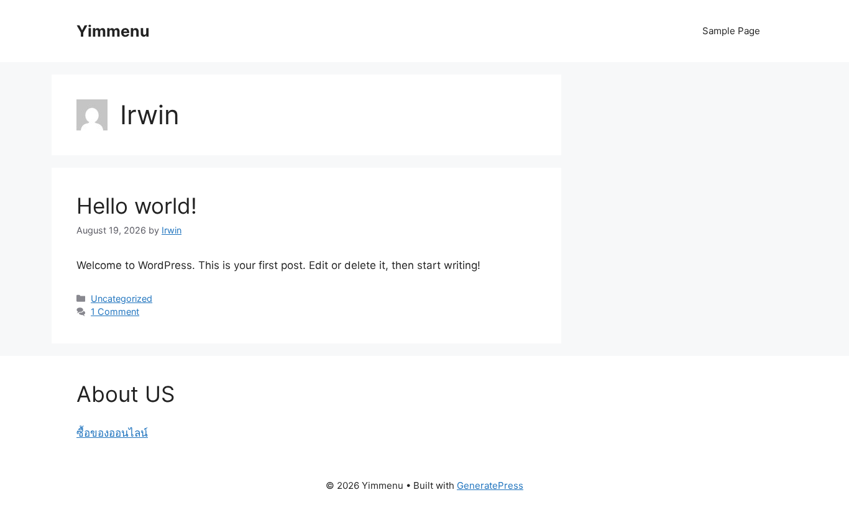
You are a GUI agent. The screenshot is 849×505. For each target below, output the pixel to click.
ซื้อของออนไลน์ (112, 433)
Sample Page (731, 31)
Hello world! (136, 206)
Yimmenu (113, 31)
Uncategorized (121, 298)
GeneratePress (490, 485)
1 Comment (115, 311)
